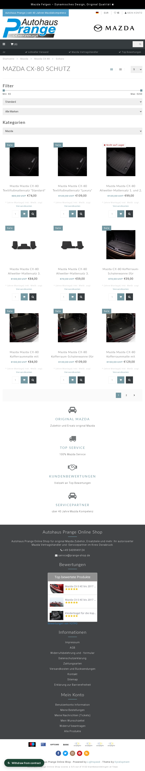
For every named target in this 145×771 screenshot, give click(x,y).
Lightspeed (93, 762)
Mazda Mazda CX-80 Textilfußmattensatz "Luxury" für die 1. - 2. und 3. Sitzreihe (72, 190)
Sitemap (72, 679)
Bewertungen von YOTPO (62, 623)
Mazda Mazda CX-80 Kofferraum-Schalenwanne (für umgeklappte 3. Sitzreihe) (72, 356)
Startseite (8, 58)
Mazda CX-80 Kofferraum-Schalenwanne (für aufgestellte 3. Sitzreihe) (121, 273)
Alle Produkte (72, 731)
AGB (72, 647)
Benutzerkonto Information (72, 704)
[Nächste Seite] (134, 395)
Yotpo (115, 767)
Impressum (72, 642)
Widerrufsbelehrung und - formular (72, 653)
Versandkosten (24, 206)
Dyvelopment (122, 762)
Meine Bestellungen (72, 710)
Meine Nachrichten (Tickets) (73, 715)
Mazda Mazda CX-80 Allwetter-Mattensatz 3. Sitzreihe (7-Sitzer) (72, 273)
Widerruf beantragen (73, 726)
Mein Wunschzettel (73, 720)
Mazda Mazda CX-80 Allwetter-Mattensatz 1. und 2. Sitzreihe (121, 190)
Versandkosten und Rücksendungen (72, 668)
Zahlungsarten (72, 663)
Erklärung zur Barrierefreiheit (72, 684)
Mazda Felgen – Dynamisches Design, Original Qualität (71, 4)
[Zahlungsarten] (32, 744)
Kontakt (72, 674)
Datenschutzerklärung (72, 658)
